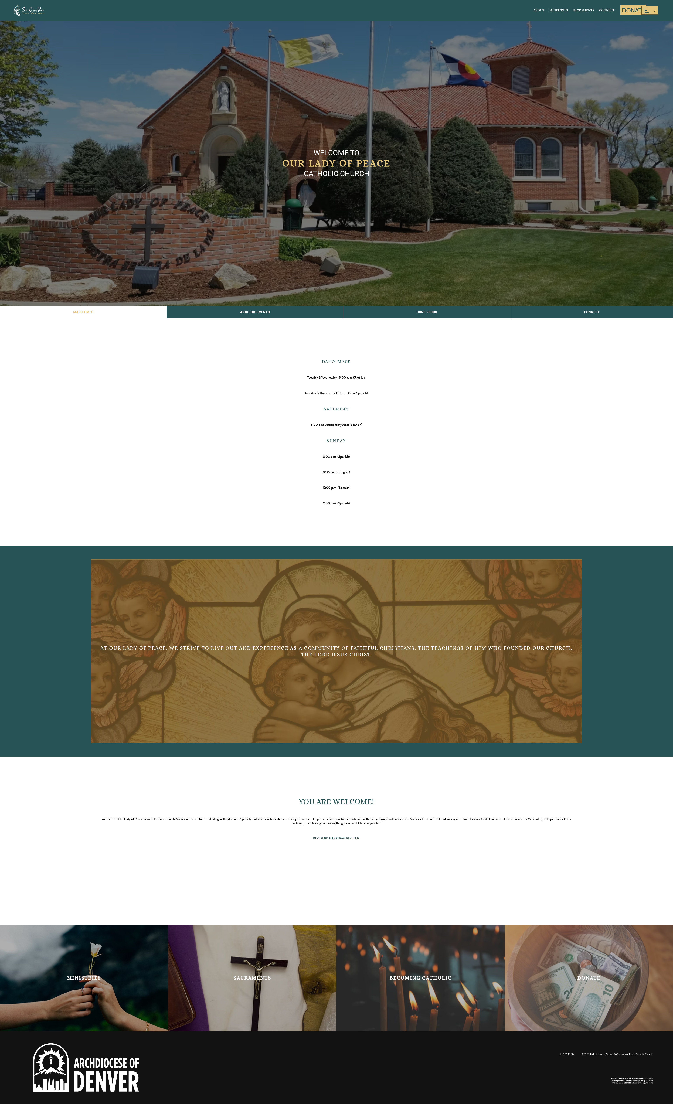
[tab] (83, 312)
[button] (539, 10)
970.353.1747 (567, 1054)
